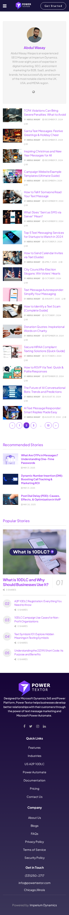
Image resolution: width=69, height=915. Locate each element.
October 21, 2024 (53, 241)
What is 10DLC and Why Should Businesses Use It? (26, 582)
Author (16, 17)
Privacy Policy (34, 841)
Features (34, 747)
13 (48, 425)
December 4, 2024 (53, 180)
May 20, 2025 (29, 504)
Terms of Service (34, 849)
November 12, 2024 (53, 221)
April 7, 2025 (50, 262)
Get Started (53, 5)
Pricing (34, 788)
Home (6, 17)
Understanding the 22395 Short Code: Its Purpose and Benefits (38, 652)
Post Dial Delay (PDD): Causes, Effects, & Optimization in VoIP (41, 497)
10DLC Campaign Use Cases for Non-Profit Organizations (36, 619)
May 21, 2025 (29, 468)
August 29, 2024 (52, 417)
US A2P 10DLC (34, 764)
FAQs (34, 833)
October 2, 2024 (52, 356)
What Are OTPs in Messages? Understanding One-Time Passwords (39, 458)
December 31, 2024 (53, 119)
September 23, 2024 (54, 376)
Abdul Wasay (33, 119)
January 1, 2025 (52, 299)
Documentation (34, 780)
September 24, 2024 (54, 336)
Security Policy (35, 857)
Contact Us (35, 796)
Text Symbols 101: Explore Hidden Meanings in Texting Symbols (34, 636)
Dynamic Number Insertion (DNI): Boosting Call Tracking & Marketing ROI (42, 479)
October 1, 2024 (52, 278)
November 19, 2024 (53, 201)
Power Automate (34, 772)
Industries (34, 755)
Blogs (35, 825)
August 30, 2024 (52, 396)
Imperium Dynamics (43, 905)
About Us (34, 817)
